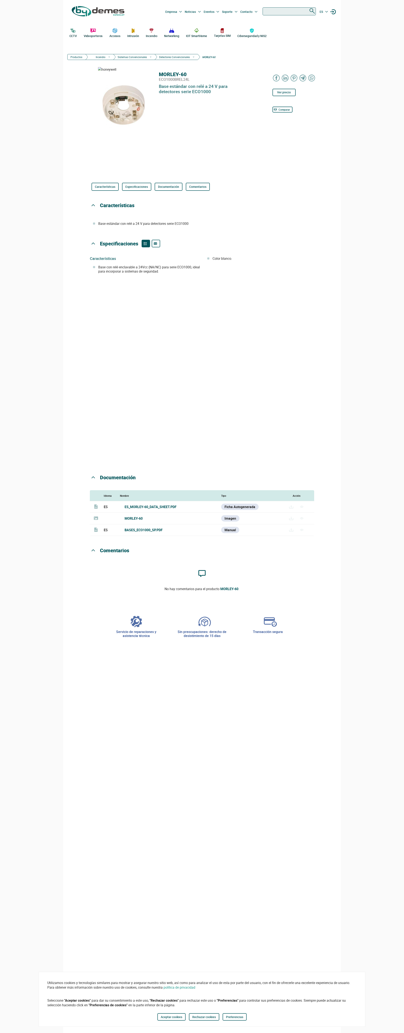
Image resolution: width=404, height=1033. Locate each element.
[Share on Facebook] (276, 78)
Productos (76, 57)
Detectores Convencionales (174, 57)
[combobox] (289, 11)
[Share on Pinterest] (294, 78)
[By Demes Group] (98, 12)
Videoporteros (93, 36)
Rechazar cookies (204, 1017)
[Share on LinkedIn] (285, 78)
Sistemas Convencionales (132, 57)
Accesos (114, 36)
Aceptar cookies (171, 1017)
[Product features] (146, 243)
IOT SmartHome (196, 36)
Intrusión (133, 36)
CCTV (73, 36)
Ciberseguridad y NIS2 (252, 36)
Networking (171, 36)
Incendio (151, 36)
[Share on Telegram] (303, 78)
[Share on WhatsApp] (311, 78)
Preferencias (234, 1017)
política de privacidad (179, 987)
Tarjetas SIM (222, 36)
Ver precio (284, 92)
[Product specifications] (156, 243)
